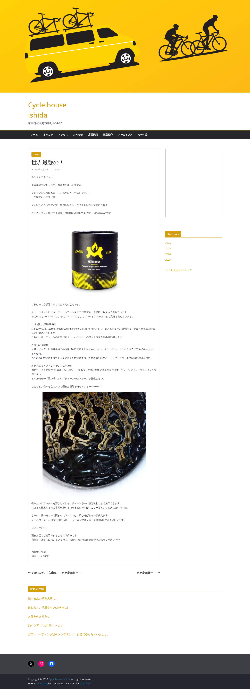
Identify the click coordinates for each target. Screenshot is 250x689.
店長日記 (93, 134)
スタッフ (57, 169)
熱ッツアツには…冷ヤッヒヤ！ (46, 625)
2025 (168, 248)
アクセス (63, 134)
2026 (168, 242)
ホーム (34, 134)
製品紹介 (108, 134)
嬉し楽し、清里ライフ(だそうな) (48, 607)
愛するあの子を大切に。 (43, 598)
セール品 (142, 134)
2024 (168, 254)
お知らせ (78, 134)
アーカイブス (125, 134)
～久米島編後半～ (145, 573)
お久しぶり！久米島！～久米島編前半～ (56, 573)
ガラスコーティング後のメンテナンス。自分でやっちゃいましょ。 (69, 634)
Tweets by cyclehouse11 (179, 270)
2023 (168, 259)
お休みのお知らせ (39, 616)
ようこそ (48, 134)
